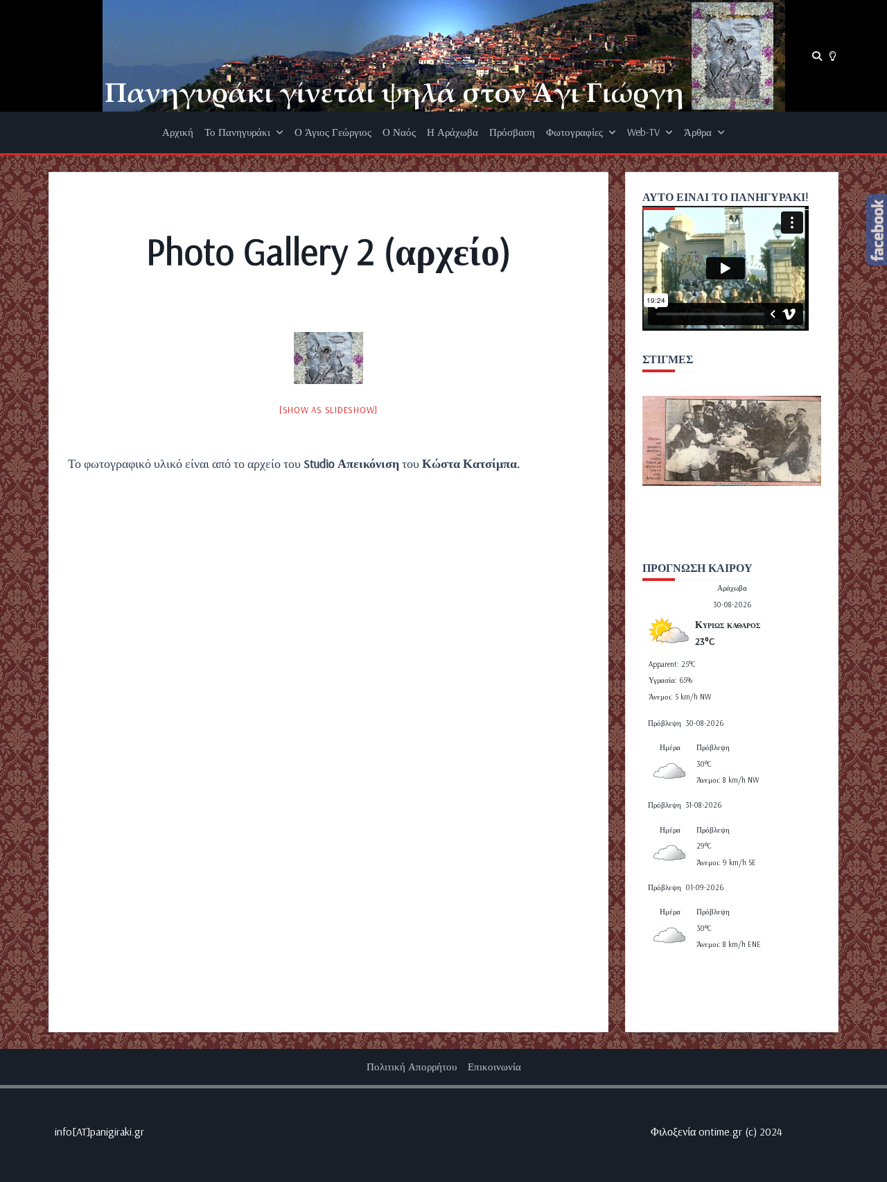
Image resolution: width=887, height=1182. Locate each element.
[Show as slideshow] (328, 409)
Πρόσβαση (512, 132)
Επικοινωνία (494, 1066)
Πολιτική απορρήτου (412, 1066)
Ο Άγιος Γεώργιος (333, 132)
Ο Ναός (399, 132)
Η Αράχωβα (452, 132)
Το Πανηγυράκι (237, 132)
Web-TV (643, 132)
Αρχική (177, 132)
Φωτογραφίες (574, 132)
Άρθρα (698, 132)
